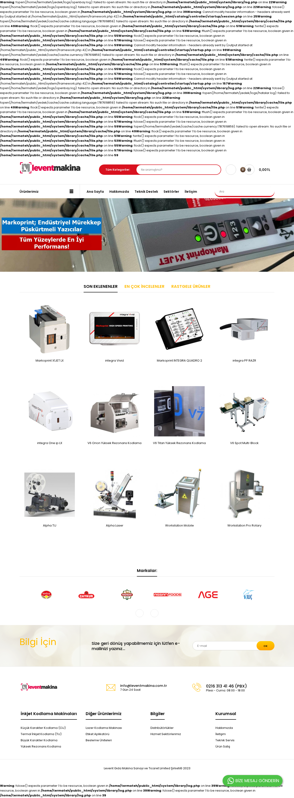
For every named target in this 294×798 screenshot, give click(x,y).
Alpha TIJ (49, 525)
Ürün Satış (222, 746)
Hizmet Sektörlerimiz (165, 734)
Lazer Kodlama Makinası (104, 728)
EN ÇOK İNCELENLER (144, 286)
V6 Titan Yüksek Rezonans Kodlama (179, 443)
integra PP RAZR (244, 360)
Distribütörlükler (162, 728)
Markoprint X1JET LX (50, 360)
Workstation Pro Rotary (244, 525)
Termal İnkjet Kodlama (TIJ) (41, 734)
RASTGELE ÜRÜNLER (190, 286)
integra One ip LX (49, 443)
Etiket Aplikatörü (97, 734)
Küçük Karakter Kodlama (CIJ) (43, 728)
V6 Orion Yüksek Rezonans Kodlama (114, 443)
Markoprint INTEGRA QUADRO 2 (179, 360)
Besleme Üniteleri (99, 740)
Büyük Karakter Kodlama (39, 740)
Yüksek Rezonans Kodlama (41, 746)
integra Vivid (114, 360)
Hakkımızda (224, 728)
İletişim (220, 734)
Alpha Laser (114, 525)
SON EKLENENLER (101, 286)
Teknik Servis (225, 740)
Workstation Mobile (179, 525)
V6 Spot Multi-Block (244, 443)
